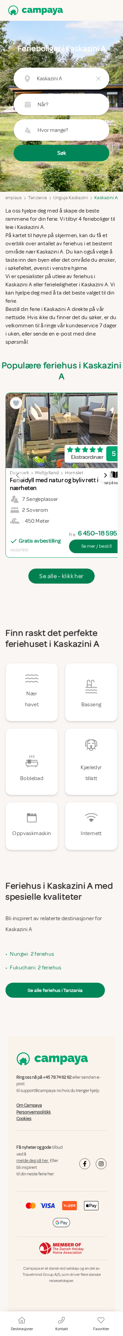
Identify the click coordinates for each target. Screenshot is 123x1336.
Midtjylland (47, 473)
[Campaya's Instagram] (101, 1163)
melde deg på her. (32, 1160)
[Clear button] (98, 78)
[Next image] (105, 475)
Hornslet (74, 473)
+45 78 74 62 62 (57, 1077)
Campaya (11, 198)
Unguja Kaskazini (70, 198)
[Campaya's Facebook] (84, 1163)
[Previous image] (18, 475)
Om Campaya (29, 1105)
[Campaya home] (34, 10)
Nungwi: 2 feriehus (32, 954)
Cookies (23, 1118)
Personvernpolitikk (33, 1112)
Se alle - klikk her (61, 576)
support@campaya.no (41, 1090)
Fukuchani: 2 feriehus (35, 967)
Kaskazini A (106, 198)
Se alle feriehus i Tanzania (55, 990)
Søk (61, 153)
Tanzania (37, 198)
